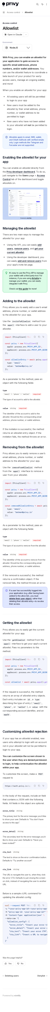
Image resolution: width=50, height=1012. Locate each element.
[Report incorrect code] (35, 337)
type (5, 390)
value (5, 408)
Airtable (35, 278)
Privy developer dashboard (21, 171)
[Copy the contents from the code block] (39, 337)
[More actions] (46, 4)
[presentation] (25, 353)
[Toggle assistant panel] (42, 4)
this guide (23, 289)
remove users (21, 248)
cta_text (7, 852)
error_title (8, 811)
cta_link (7, 869)
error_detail (9, 831)
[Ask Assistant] (43, 337)
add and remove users (29, 261)
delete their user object (20, 598)
